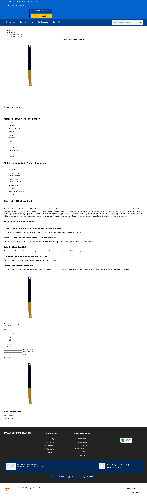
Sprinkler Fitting (81, 439)
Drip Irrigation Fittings (83, 445)
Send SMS (74, 477)
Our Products (43, 22)
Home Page (10, 22)
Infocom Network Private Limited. (37, 490)
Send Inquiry (42, 16)
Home (11, 30)
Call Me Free (90, 477)
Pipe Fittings (80, 449)
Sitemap (50, 452)
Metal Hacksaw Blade (16, 34)
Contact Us (57, 22)
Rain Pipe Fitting (82, 452)
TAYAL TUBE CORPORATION (22, 3)
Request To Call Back (11, 418)
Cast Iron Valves (82, 455)
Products (12, 32)
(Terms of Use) (43, 488)
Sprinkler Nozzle (82, 442)
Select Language (135, 492)
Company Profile (26, 22)
